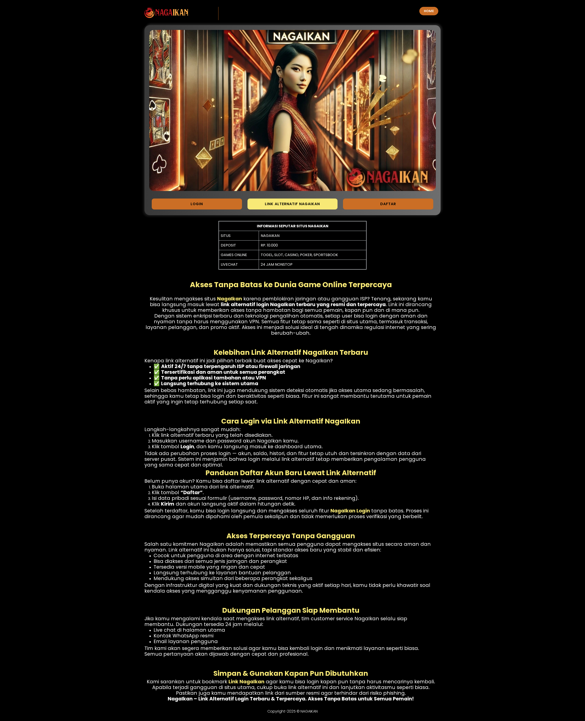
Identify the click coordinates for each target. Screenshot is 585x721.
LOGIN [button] (197, 204)
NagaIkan (229, 298)
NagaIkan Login (350, 510)
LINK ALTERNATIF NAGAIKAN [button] (292, 204)
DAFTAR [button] (388, 204)
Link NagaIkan (246, 681)
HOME (429, 11)
